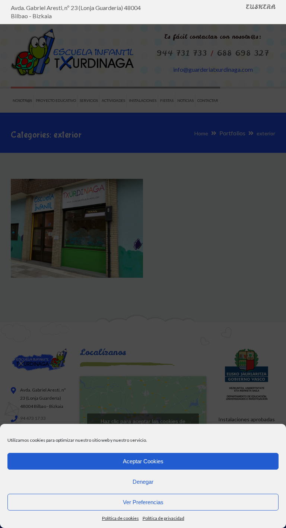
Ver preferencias (143, 502)
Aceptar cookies (143, 461)
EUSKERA (261, 7)
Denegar (143, 482)
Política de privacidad (163, 518)
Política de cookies (120, 518)
